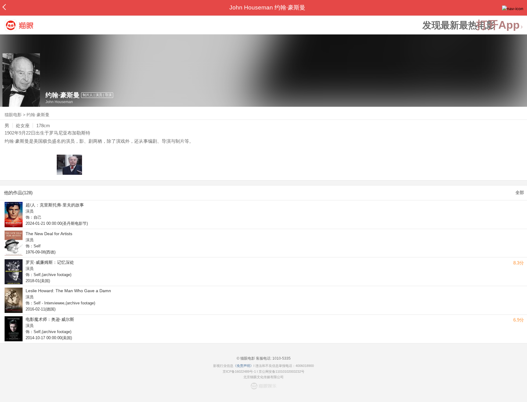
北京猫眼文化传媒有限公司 (263, 377)
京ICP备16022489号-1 (239, 371)
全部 (519, 192)
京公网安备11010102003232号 (281, 371)
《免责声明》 (243, 366)
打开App (498, 25)
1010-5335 (281, 358)
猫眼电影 (13, 114)
